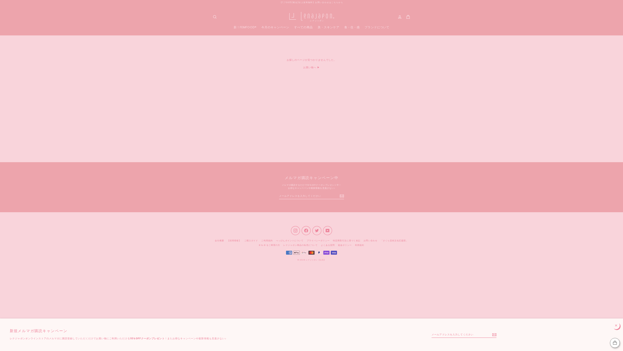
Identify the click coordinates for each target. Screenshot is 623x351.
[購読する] (493, 335)
